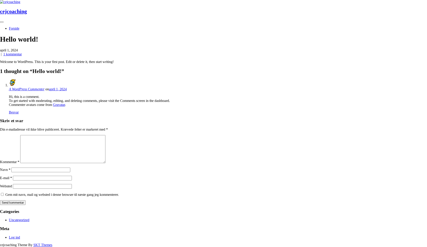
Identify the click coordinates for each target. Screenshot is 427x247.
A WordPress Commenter (26, 89)
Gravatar (59, 105)
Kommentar (9, 162)
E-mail (6, 178)
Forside (14, 28)
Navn (5, 170)
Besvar (14, 112)
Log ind (14, 237)
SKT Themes (42, 245)
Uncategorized (19, 220)
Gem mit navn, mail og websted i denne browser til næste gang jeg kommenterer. (62, 194)
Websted (6, 186)
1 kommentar (12, 54)
